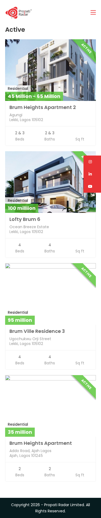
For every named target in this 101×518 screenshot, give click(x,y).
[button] (92, 162)
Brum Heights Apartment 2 (42, 107)
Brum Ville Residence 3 (37, 331)
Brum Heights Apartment (40, 443)
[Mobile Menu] (93, 12)
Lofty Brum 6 (24, 219)
